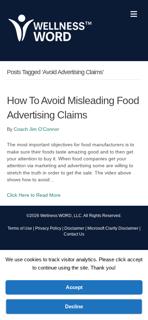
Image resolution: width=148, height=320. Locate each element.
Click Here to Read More (34, 195)
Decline (74, 306)
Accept (74, 287)
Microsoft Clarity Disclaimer (112, 228)
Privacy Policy (48, 228)
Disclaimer (74, 228)
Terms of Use (20, 228)
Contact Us (74, 234)
